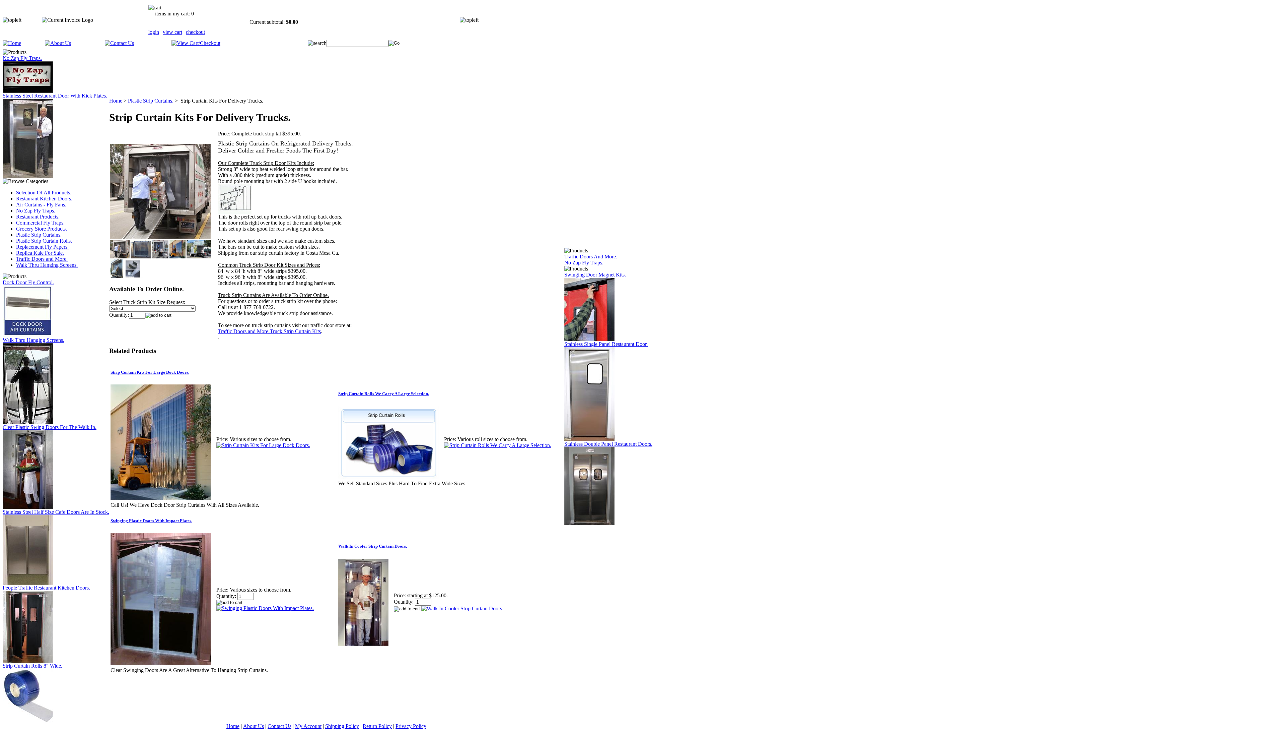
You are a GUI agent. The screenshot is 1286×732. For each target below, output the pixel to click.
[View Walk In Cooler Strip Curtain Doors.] (462, 608)
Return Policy (377, 726)
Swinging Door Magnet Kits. (595, 275)
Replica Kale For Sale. (40, 253)
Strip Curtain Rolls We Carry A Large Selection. (383, 393)
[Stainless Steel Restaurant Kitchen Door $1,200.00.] (589, 439)
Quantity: (119, 315)
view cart (172, 32)
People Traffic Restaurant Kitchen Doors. (46, 588)
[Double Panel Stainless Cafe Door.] (28, 583)
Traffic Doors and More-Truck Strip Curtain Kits (269, 331)
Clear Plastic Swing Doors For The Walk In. (49, 427)
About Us (253, 726)
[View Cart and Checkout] (195, 43)
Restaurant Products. (38, 217)
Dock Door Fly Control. (28, 282)
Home (115, 101)
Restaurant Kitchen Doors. (44, 198)
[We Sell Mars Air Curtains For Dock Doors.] (28, 335)
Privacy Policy (411, 726)
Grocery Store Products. (41, 229)
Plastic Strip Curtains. (39, 235)
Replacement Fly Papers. (42, 247)
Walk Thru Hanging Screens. (47, 265)
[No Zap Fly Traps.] (28, 91)
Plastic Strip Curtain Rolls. (44, 241)
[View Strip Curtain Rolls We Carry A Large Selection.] (497, 445)
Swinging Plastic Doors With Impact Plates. (151, 520)
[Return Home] (12, 43)
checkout (195, 32)
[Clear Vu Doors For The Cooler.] (28, 507)
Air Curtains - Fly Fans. (41, 204)
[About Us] (58, 43)
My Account (308, 726)
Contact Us (279, 726)
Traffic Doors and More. (42, 259)
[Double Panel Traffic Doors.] (28, 661)
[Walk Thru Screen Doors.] (28, 422)
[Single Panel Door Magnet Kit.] (589, 339)
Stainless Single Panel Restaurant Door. (606, 344)
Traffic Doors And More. (590, 256)
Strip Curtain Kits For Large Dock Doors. (150, 372)
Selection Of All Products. (43, 192)
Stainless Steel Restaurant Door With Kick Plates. (55, 96)
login (153, 32)
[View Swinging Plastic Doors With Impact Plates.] (265, 608)
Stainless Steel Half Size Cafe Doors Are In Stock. (56, 512)
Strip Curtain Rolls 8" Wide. (32, 666)
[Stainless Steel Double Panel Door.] (589, 523)
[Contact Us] (119, 43)
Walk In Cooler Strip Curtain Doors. (372, 546)
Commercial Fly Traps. (40, 223)
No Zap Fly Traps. (22, 58)
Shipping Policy (342, 726)
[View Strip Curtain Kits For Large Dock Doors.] (263, 445)
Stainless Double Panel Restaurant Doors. (608, 444)
